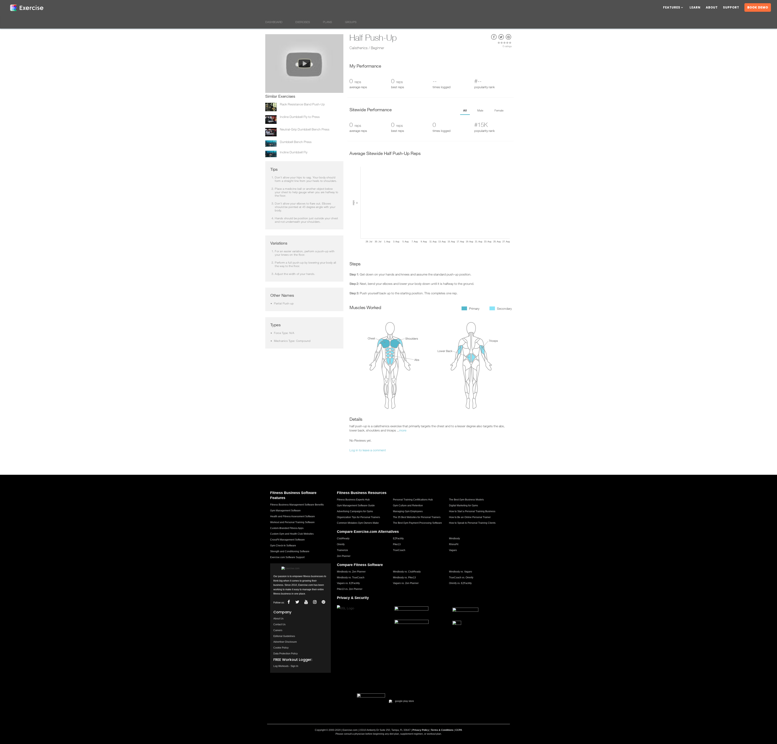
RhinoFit (453, 544)
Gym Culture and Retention (408, 505)
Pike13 (397, 544)
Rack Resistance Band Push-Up (302, 104)
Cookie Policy (281, 647)
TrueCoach (399, 550)
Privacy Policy (420, 730)
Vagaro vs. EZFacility (348, 583)
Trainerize (342, 550)
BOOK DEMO (757, 7)
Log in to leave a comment (367, 450)
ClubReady (343, 538)
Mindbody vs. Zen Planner (351, 571)
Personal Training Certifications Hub (413, 499)
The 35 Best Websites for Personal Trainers (417, 517)
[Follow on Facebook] (288, 602)
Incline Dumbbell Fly (293, 152)
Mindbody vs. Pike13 (404, 577)
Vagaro (453, 550)
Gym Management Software (285, 510)
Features (671, 8)
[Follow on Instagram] (314, 602)
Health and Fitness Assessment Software (292, 516)
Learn (695, 8)
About (712, 8)
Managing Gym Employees (408, 511)
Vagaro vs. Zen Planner (406, 583)
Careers (277, 630)
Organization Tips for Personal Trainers (358, 517)
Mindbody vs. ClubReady (407, 571)
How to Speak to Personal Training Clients (472, 522)
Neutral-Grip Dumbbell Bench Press (304, 129)
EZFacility (398, 538)
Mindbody (454, 538)
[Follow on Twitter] (297, 602)
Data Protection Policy (285, 653)
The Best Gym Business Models (466, 499)
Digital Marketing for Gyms (463, 505)
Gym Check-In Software (283, 545)
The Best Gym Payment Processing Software (417, 522)
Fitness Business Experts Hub (353, 499)
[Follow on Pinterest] (323, 602)
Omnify (341, 544)
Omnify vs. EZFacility (460, 583)
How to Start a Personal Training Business (472, 511)
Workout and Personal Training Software (292, 522)
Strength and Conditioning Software (289, 551)
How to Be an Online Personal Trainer (470, 517)
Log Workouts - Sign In (285, 666)
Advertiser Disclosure (285, 641)
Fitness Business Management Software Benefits (297, 504)
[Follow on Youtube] (306, 602)
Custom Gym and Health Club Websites (292, 533)
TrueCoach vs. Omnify (461, 577)
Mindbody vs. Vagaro (460, 571)
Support (731, 8)
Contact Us (279, 624)
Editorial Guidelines (284, 636)
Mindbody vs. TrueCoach (350, 577)
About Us (278, 618)
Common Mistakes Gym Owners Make (358, 522)
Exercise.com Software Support (287, 557)
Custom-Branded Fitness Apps (287, 528)
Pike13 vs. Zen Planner (349, 589)
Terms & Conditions (442, 730)
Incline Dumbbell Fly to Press (300, 117)
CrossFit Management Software (287, 539)
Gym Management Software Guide (356, 505)
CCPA (458, 730)
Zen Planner (343, 556)
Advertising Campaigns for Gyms (355, 511)
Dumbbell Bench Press (296, 142)
